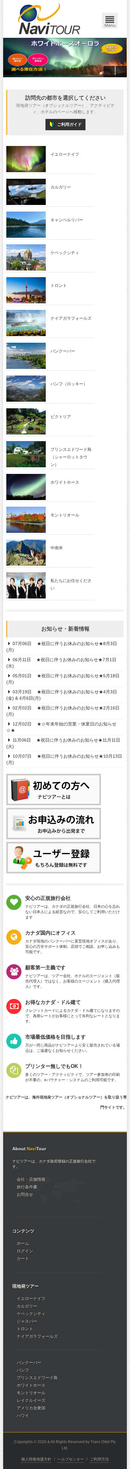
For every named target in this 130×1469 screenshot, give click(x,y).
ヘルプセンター (70, 1459)
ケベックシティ (31, 1313)
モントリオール (31, 1392)
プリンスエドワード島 (37, 1377)
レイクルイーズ (31, 1400)
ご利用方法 (99, 1459)
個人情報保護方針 (36, 1459)
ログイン (25, 1251)
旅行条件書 (27, 1187)
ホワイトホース (31, 1385)
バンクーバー (29, 1362)
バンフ (23, 1370)
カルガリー (27, 1306)
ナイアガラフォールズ (37, 1336)
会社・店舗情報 (31, 1179)
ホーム (23, 1243)
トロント (25, 1328)
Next (121, 71)
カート (23, 1258)
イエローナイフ (31, 1298)
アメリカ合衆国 (31, 1408)
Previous (109, 71)
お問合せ (25, 1194)
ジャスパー (27, 1321)
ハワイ (23, 1415)
